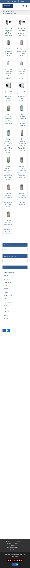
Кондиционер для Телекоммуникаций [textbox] (14, 261)
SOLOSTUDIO (15, 556)
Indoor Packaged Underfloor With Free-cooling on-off (8, 118)
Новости (17, 543)
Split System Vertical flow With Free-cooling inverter (8, 73)
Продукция (17, 541)
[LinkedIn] (8, 330)
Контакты (12, 549)
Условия (13, 545)
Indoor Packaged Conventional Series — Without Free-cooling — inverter (8, 173)
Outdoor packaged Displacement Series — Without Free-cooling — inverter (8, 200)
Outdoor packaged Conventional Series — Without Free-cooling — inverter (8, 227)
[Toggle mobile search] (23, 6)
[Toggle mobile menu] (27, 6)
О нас (8, 541)
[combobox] (15, 261)
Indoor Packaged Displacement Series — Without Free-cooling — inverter (8, 146)
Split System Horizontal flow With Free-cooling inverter (8, 96)
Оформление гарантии (13, 547)
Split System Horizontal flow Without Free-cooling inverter (21, 96)
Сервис (9, 543)
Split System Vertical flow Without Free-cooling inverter (22, 73)
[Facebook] (4, 330)
